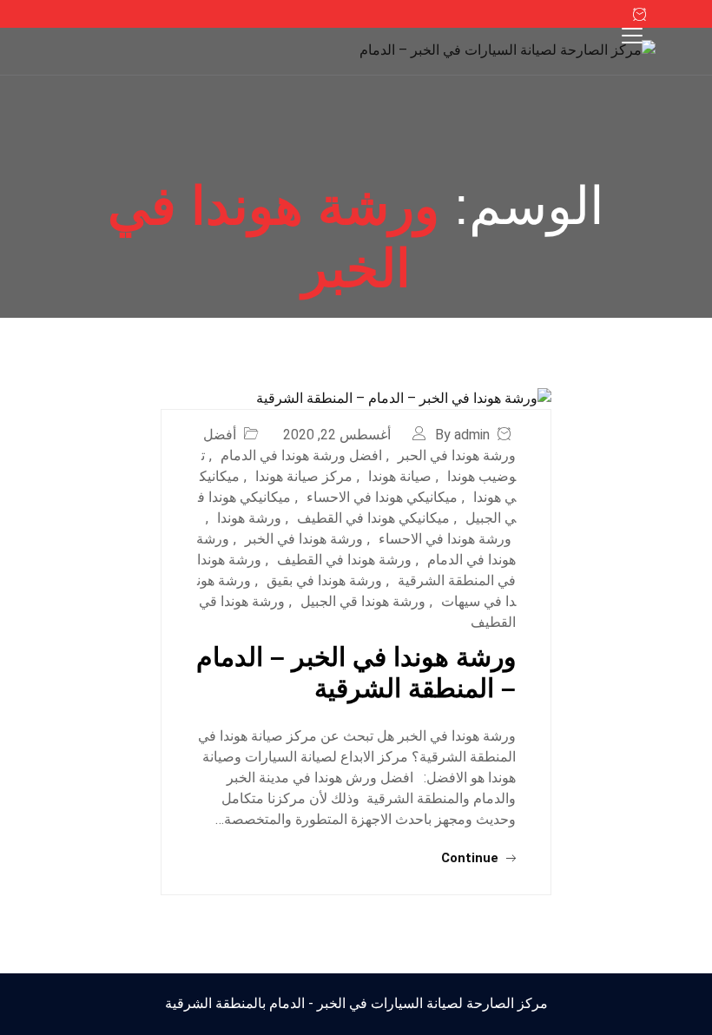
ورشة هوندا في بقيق (324, 580)
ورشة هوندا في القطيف (344, 559)
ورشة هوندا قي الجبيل (362, 601)
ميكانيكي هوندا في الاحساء (382, 497)
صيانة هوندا (400, 476)
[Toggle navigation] (632, 35)
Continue (471, 858)
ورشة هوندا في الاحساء (445, 539)
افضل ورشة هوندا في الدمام (301, 455)
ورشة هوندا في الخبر (304, 539)
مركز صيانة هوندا (304, 476)
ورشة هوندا (249, 518)
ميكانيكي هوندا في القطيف (373, 518)
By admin (462, 434)
